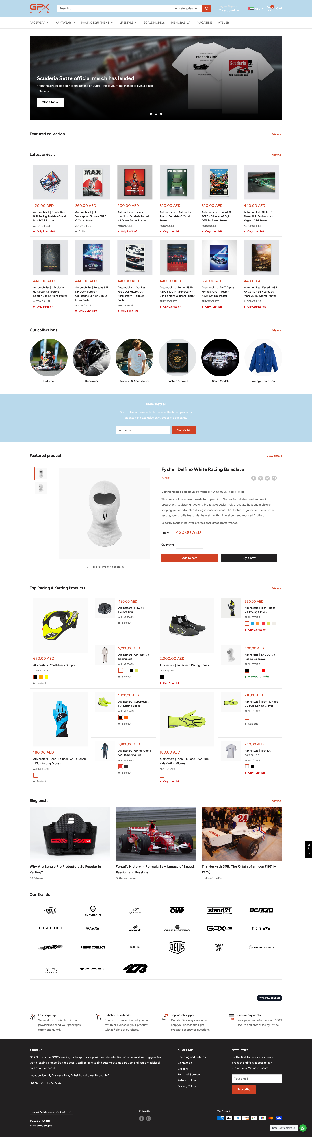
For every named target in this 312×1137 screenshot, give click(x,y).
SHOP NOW (50, 102)
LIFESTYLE (126, 22)
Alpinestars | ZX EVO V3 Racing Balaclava (260, 656)
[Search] (206, 8)
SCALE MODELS (154, 22)
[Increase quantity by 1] (199, 544)
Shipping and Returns (192, 1057)
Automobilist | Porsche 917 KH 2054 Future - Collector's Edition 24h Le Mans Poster (91, 294)
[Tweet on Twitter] (267, 478)
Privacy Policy (187, 1086)
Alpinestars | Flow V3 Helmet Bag (131, 610)
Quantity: (167, 544)
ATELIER (223, 22)
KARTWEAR (63, 22)
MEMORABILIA (180, 22)
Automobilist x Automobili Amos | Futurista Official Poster (176, 216)
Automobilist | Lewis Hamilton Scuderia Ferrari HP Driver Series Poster (133, 216)
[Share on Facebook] (253, 478)
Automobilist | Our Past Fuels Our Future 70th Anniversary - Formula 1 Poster (132, 294)
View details (274, 456)
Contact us (185, 1062)
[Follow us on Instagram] (148, 1118)
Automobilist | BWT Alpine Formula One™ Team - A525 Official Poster (218, 292)
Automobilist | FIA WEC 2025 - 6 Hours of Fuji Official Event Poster (216, 216)
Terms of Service (189, 1074)
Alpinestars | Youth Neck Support (55, 665)
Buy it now (249, 558)
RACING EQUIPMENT (95, 22)
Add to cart (189, 558)
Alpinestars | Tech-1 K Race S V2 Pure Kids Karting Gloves (184, 761)
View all (277, 134)
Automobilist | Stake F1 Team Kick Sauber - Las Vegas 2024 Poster (258, 216)
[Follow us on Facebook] (141, 1118)
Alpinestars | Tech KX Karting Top (258, 752)
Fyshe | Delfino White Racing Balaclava (202, 469)
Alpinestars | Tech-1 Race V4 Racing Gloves (260, 610)
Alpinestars (41, 670)
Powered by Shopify (41, 1125)
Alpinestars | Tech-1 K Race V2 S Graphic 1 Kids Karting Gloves (60, 761)
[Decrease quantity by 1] (180, 544)
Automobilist (41, 226)
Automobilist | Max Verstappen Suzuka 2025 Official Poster (90, 216)
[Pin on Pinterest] (260, 478)
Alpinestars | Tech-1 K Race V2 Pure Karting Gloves (261, 703)
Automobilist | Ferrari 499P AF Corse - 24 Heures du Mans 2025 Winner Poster (260, 292)
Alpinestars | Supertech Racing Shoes (184, 665)
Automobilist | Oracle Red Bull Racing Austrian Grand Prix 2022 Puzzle (49, 216)
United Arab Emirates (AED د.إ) (48, 1111)
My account (227, 10)
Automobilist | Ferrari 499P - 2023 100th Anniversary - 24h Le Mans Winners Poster (177, 292)
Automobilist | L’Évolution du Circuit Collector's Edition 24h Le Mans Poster (50, 292)
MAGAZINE (204, 22)
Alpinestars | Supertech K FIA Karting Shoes (133, 703)
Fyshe (165, 478)
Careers (183, 1068)
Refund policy (187, 1080)
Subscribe (183, 430)
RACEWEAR (37, 22)
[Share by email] (274, 478)
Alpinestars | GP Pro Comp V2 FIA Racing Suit (134, 752)
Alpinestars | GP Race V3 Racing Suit (133, 656)
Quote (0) (308, 849)
